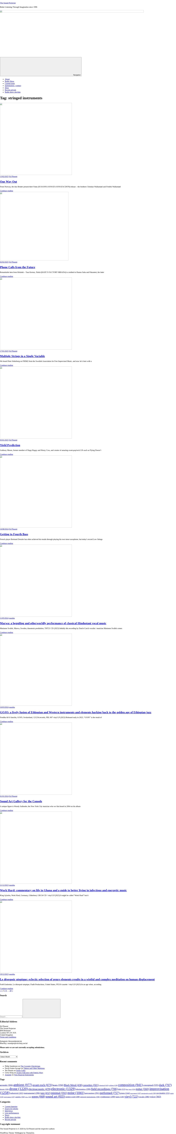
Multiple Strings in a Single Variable (22, 356)
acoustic (6, 1085)
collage (113, 1085)
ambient (22, 1085)
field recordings (104, 1088)
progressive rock (148, 1093)
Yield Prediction (10, 445)
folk (121, 1089)
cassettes (91, 1085)
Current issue (10, 83)
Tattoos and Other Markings (34, 1068)
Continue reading (6, 191)
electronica (83, 1089)
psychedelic (163, 1093)
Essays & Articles (11, 1109)
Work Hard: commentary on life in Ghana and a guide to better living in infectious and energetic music (63, 890)
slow (28, 1097)
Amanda (8, 1075)
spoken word (72, 1097)
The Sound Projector (8, 3)
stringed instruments (90, 1097)
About (7, 79)
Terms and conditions (8, 1037)
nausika (12, 618)
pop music (135, 1093)
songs (38, 1096)
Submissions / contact (13, 86)
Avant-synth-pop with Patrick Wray (29, 1073)
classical (103, 1085)
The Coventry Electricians (30, 1066)
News (7, 1115)
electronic (63, 1089)
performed (109, 1092)
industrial (16, 1093)
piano (125, 1093)
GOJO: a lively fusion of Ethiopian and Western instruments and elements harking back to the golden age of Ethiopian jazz (75, 712)
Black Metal (73, 1085)
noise (76, 1093)
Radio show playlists (12, 92)
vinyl (131, 1096)
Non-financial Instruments (24, 1075)
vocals (144, 1097)
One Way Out (8, 181)
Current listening (11, 1107)
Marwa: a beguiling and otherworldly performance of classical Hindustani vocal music (53, 623)
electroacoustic (39, 1089)
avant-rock (42, 1085)
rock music (9, 1097)
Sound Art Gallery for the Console (21, 801)
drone (18, 1089)
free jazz (130, 1089)
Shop (7, 88)
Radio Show (9, 81)
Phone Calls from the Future (17, 267)
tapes (120, 1097)
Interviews (9, 1111)
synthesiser (107, 1097)
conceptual (151, 1085)
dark (165, 1085)
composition (130, 1085)
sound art (55, 1096)
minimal (59, 1092)
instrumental (32, 1093)
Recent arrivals (10, 90)
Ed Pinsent (13, 176)
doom (4, 1089)
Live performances (12, 1113)
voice (155, 1096)
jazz (45, 1093)
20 (10, 991)
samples (20, 1097)
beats (57, 1085)
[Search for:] (11, 1017)
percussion (92, 1093)
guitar (142, 1088)
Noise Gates (20, 1070)
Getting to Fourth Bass (14, 534)
